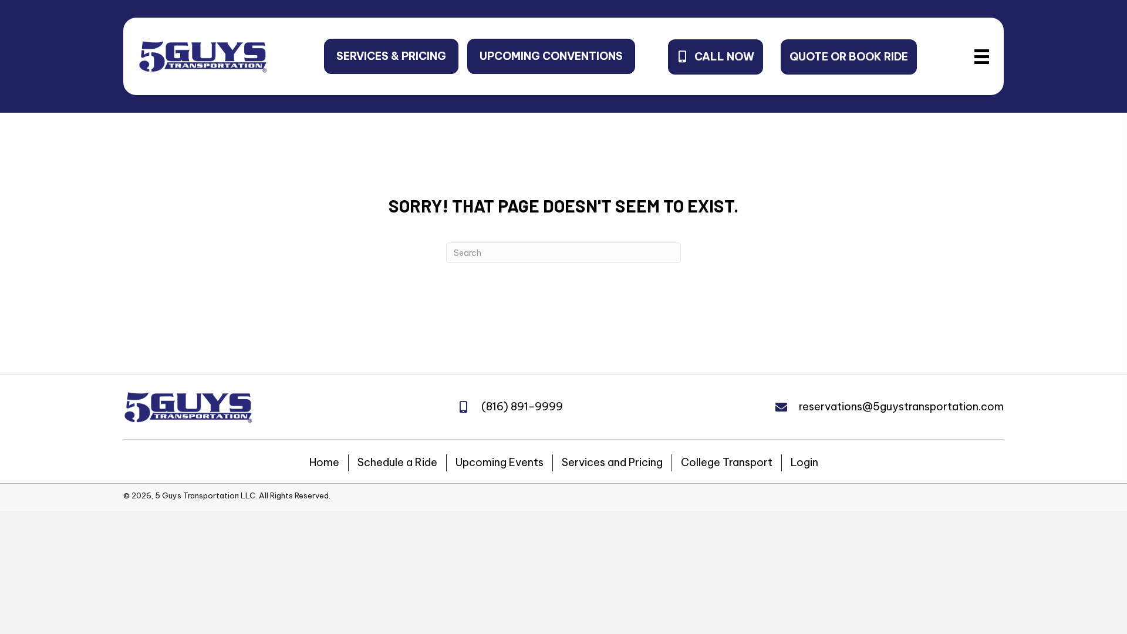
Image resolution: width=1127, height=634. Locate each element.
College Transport (726, 462)
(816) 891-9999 (522, 406)
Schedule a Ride (397, 462)
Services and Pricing (612, 462)
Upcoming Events (499, 462)
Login (804, 462)
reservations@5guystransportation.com (901, 406)
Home (324, 462)
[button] (391, 56)
